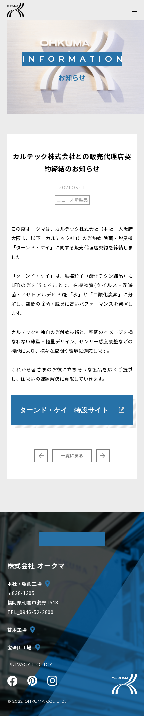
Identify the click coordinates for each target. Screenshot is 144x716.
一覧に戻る (72, 455)
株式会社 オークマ (36, 565)
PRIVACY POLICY (30, 665)
